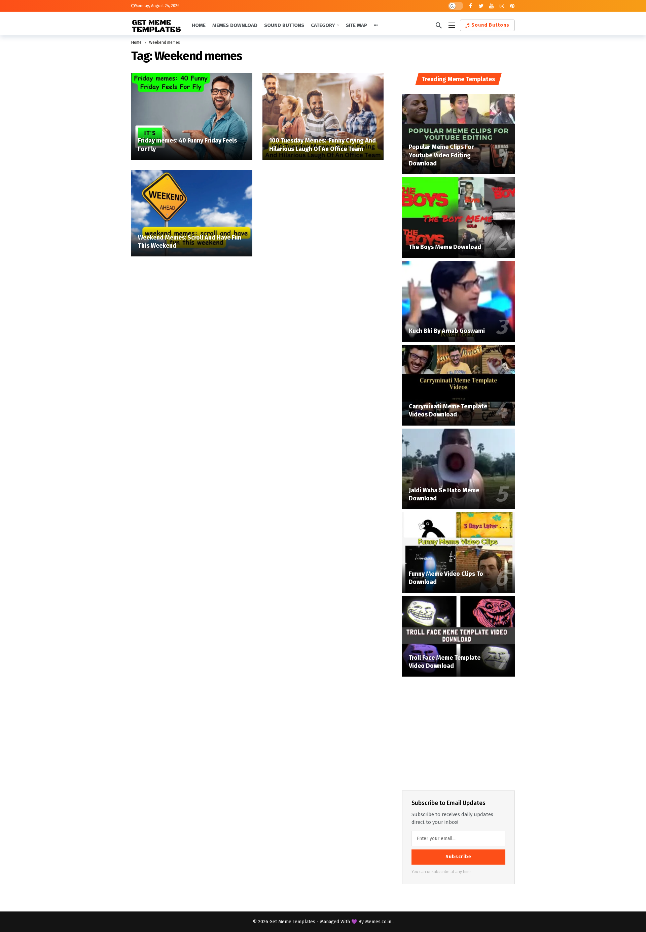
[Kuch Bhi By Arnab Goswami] (458, 301)
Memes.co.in (379, 922)
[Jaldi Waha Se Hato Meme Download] (458, 469)
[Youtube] (491, 6)
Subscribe (458, 857)
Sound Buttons (490, 25)
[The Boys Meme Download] (458, 217)
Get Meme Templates (292, 922)
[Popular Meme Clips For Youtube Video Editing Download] (458, 134)
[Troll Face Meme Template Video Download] (458, 636)
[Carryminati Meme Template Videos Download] (458, 385)
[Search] (439, 25)
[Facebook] (470, 6)
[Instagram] (502, 6)
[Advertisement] (458, 732)
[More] (376, 25)
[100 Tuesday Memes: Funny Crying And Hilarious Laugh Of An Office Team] (323, 116)
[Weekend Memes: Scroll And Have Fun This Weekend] (191, 213)
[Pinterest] (512, 6)
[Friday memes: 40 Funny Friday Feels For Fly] (191, 116)
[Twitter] (481, 6)
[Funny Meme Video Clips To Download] (458, 552)
